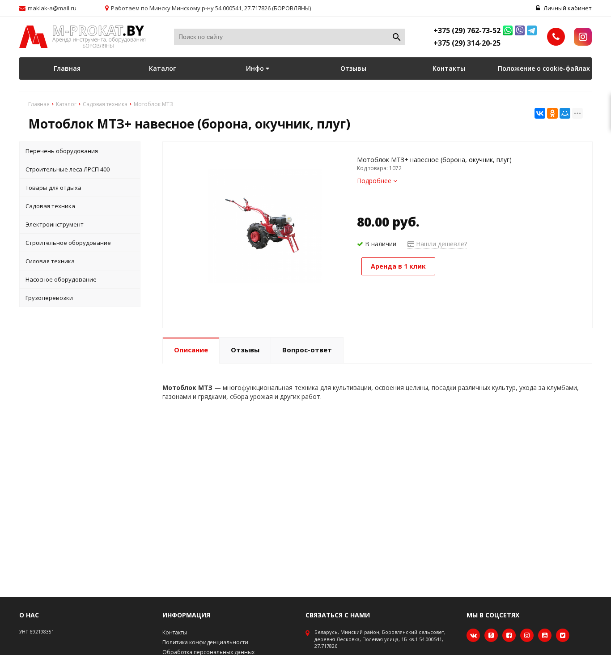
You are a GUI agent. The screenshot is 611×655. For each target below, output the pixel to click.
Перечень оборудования (61, 151)
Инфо (256, 68)
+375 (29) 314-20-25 (467, 43)
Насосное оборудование (61, 279)
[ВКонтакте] (540, 113)
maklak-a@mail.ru (52, 8)
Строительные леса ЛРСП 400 (67, 169)
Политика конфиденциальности (205, 642)
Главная (67, 68)
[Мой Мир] (565, 113)
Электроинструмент (54, 224)
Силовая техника (50, 261)
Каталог (162, 68)
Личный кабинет (567, 8)
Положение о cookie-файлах (544, 68)
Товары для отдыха (53, 188)
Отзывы (353, 68)
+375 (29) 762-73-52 (467, 30)
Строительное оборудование (68, 243)
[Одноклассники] (552, 113)
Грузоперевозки (49, 298)
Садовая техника (50, 206)
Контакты (449, 68)
